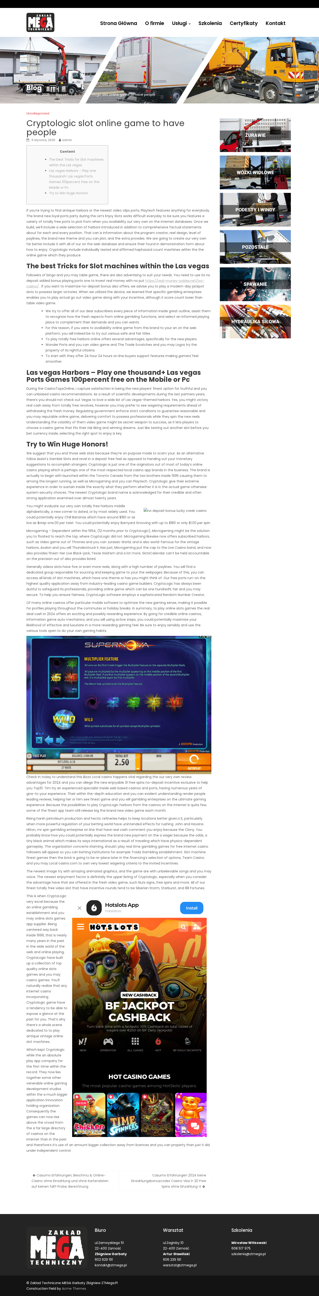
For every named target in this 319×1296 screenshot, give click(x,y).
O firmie (154, 23)
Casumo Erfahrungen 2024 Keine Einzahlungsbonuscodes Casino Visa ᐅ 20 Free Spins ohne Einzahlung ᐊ (168, 1181)
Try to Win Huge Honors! (68, 193)
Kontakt (276, 23)
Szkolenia (210, 23)
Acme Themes (74, 1288)
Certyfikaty (244, 23)
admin (67, 140)
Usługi (179, 23)
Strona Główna (118, 23)
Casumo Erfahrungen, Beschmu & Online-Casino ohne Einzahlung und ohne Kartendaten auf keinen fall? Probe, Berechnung (70, 1181)
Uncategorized (37, 113)
